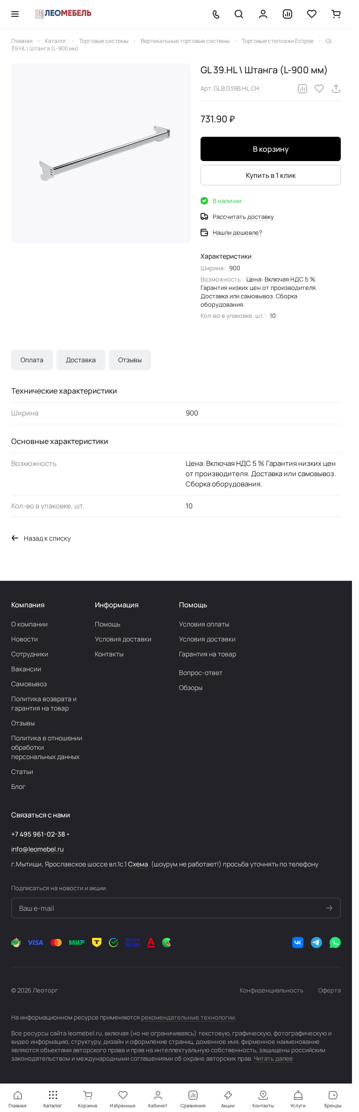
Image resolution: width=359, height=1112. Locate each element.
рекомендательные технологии (188, 1017)
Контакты (109, 653)
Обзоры (190, 687)
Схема (138, 863)
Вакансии (26, 668)
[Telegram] (316, 942)
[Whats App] (335, 942)
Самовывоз (29, 683)
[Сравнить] (302, 88)
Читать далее (273, 1058)
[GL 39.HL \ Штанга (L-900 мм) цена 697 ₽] (101, 153)
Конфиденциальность (271, 990)
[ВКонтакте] (297, 942)
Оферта (329, 990)
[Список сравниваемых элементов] (287, 14)
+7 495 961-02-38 (38, 834)
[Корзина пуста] (336, 14)
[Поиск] (239, 14)
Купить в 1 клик (271, 175)
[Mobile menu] (15, 14)
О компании (29, 623)
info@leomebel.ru (37, 849)
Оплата (32, 359)
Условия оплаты (204, 623)
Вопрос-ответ (201, 672)
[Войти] (263, 14)
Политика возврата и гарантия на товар (44, 703)
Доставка (81, 359)
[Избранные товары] (311, 14)
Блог (18, 786)
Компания (27, 605)
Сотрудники (29, 653)
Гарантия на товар (207, 653)
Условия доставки (123, 638)
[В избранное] (319, 88)
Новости (24, 638)
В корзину (271, 149)
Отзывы (130, 359)
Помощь (107, 623)
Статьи (22, 771)
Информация (116, 605)
